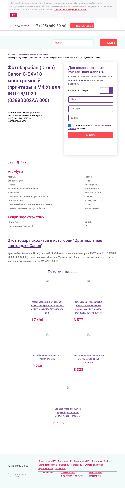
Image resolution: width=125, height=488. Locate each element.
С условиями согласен (89, 127)
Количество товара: (78, 90)
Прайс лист (49, 472)
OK (13, 14)
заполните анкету (77, 80)
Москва (25, 25)
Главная (11, 54)
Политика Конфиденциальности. (70, 9)
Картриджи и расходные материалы (34, 54)
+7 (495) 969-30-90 (50, 25)
